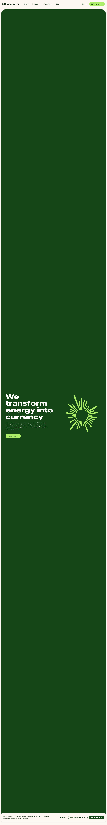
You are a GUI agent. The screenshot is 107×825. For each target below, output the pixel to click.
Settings (63, 817)
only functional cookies (77, 817)
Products (35, 4)
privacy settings (23, 818)
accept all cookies (96, 817)
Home (10, 4)
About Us (47, 4)
